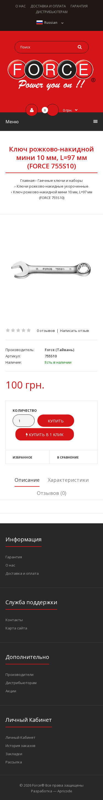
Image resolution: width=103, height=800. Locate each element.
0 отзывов (46, 330)
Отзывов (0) (51, 493)
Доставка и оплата (22, 573)
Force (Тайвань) (59, 349)
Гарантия (13, 556)
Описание (27, 480)
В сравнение (68, 457)
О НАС (20, 6)
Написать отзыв (74, 330)
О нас (10, 565)
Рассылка (13, 762)
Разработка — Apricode (51, 791)
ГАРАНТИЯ (79, 6)
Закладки (13, 753)
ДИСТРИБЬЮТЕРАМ (52, 12)
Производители (19, 674)
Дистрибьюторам (21, 682)
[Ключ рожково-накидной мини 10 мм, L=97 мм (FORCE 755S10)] (51, 271)
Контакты (14, 619)
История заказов (20, 745)
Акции (10, 690)
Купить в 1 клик (45, 434)
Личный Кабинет (20, 737)
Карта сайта (16, 628)
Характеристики (68, 480)
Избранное (22, 457)
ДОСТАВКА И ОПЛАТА (48, 6)
